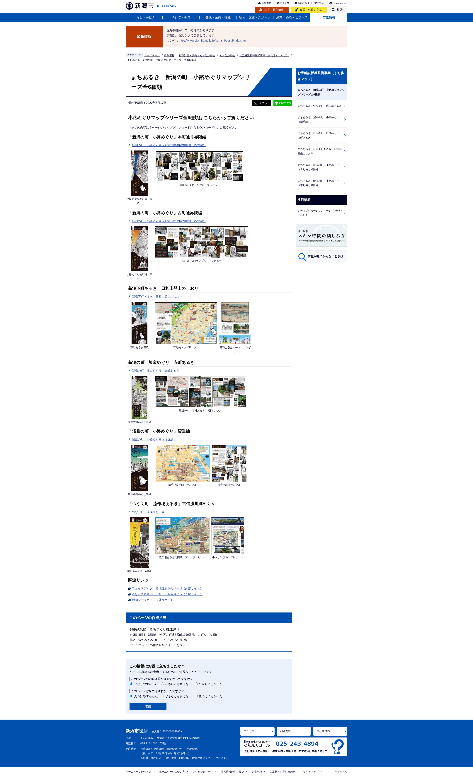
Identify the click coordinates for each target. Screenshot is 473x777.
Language (337, 3)
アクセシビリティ (203, 771)
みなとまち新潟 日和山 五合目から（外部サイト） (167, 594)
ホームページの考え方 (139, 771)
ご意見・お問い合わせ (282, 771)
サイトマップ (311, 771)
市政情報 (329, 17)
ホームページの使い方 (172, 771)
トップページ (152, 55)
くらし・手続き (144, 17)
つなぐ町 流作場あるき (149, 512)
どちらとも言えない (178, 684)
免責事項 (257, 771)
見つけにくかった (210, 696)
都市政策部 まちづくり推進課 (153, 629)
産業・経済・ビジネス (292, 17)
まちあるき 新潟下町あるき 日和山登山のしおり (320, 151)
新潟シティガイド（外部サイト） (154, 599)
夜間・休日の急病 (311, 9)
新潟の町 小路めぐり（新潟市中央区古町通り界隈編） (169, 221)
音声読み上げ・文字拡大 (311, 3)
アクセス (284, 3)
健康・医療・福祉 (218, 17)
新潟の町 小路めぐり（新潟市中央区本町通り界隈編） (169, 145)
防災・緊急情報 (274, 9)
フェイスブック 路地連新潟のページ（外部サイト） (167, 588)
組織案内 (266, 3)
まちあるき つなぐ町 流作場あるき (320, 105)
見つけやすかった (146, 696)
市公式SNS (323, 731)
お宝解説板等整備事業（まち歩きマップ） (264, 55)
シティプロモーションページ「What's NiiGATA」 (320, 213)
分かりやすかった (146, 684)
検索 (340, 9)
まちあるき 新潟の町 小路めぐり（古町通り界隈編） (318, 167)
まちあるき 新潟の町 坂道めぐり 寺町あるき (320, 135)
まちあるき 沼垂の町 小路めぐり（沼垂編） (318, 119)
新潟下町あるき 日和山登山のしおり (157, 296)
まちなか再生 (227, 55)
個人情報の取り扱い (232, 771)
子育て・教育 (181, 17)
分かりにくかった (210, 684)
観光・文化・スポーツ (255, 17)
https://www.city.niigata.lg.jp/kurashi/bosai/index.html (213, 40)
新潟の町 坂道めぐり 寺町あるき (155, 370)
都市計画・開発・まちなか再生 (197, 55)
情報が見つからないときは (325, 256)
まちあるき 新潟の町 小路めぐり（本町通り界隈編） (318, 183)
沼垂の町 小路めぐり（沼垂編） (154, 439)
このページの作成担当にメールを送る (160, 645)
